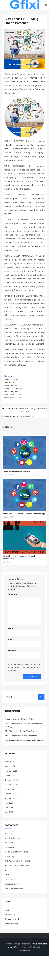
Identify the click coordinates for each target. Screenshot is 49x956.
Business (9, 842)
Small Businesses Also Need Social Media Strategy (24, 514)
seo (5, 391)
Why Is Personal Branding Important (21, 736)
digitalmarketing (10, 385)
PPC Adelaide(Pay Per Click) (17, 861)
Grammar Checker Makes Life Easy (20, 719)
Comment (13, 594)
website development (12, 398)
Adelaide (8, 833)
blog (14, 382)
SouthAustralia (16, 394)
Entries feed (10, 914)
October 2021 (10, 789)
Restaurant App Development (18, 865)
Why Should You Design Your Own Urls (22, 731)
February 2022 (11, 771)
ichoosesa (8, 388)
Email (11, 639)
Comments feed (12, 919)
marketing (18, 388)
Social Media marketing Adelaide (16, 471)
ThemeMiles (24, 950)
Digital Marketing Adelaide (16, 852)
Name (11, 628)
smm (11, 391)
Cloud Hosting (11, 847)
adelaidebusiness (11, 379)
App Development (12, 838)
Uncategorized (11, 884)
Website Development (14, 888)
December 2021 (12, 780)
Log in (7, 910)
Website (12, 650)
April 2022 (9, 762)
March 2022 (10, 766)
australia (7, 382)
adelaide (11, 376)
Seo (6, 870)
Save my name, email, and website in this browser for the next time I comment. (24, 667)
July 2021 (9, 803)
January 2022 (11, 775)
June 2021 (9, 807)
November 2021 (12, 784)
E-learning (9, 856)
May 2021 (9, 812)
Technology (10, 879)
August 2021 (10, 798)
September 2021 (12, 794)
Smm (7, 875)
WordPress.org (11, 923)
